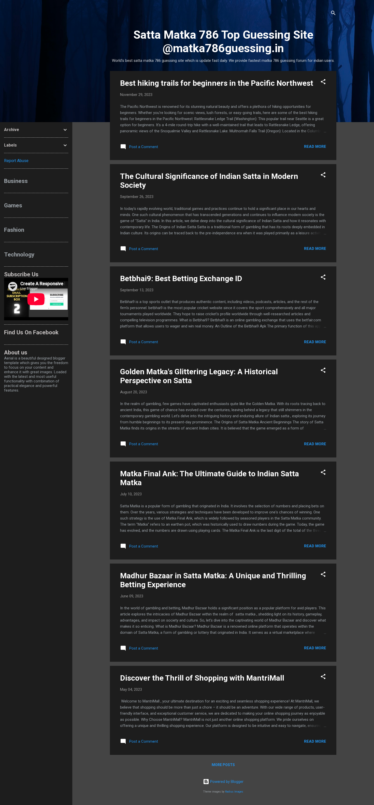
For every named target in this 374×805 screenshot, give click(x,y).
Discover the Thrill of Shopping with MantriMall (202, 677)
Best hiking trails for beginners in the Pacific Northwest (216, 83)
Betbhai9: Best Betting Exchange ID (181, 278)
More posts (223, 765)
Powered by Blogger (226, 781)
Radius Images (234, 791)
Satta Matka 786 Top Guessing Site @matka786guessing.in (223, 41)
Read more (315, 146)
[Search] (333, 14)
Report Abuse (16, 160)
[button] (323, 83)
